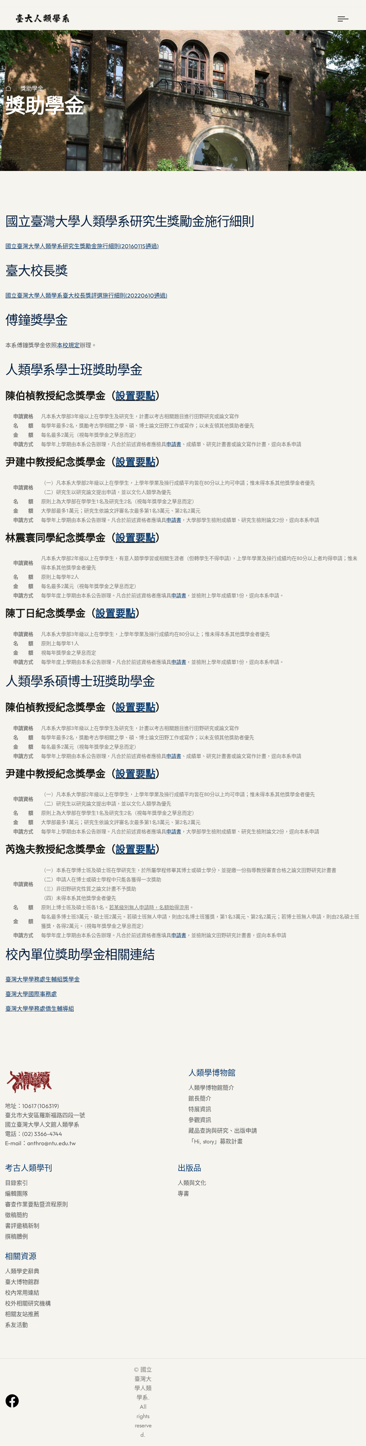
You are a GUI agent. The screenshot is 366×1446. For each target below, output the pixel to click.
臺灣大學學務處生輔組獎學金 (42, 979)
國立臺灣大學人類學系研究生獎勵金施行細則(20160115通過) (82, 246)
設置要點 (135, 395)
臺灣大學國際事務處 (31, 994)
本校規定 (68, 345)
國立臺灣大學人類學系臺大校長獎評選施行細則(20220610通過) (86, 295)
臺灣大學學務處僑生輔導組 (39, 1008)
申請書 (173, 444)
